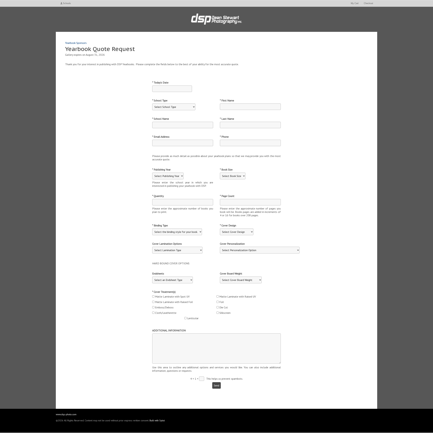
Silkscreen (225, 312)
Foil (221, 302)
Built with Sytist (157, 420)
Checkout (368, 3)
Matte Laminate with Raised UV (237, 296)
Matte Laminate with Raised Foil (174, 302)
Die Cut (223, 307)
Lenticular (193, 318)
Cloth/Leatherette (165, 312)
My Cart (355, 3)
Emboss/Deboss (164, 307)
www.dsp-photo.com (66, 414)
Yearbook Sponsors (76, 43)
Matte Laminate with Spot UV (172, 296)
